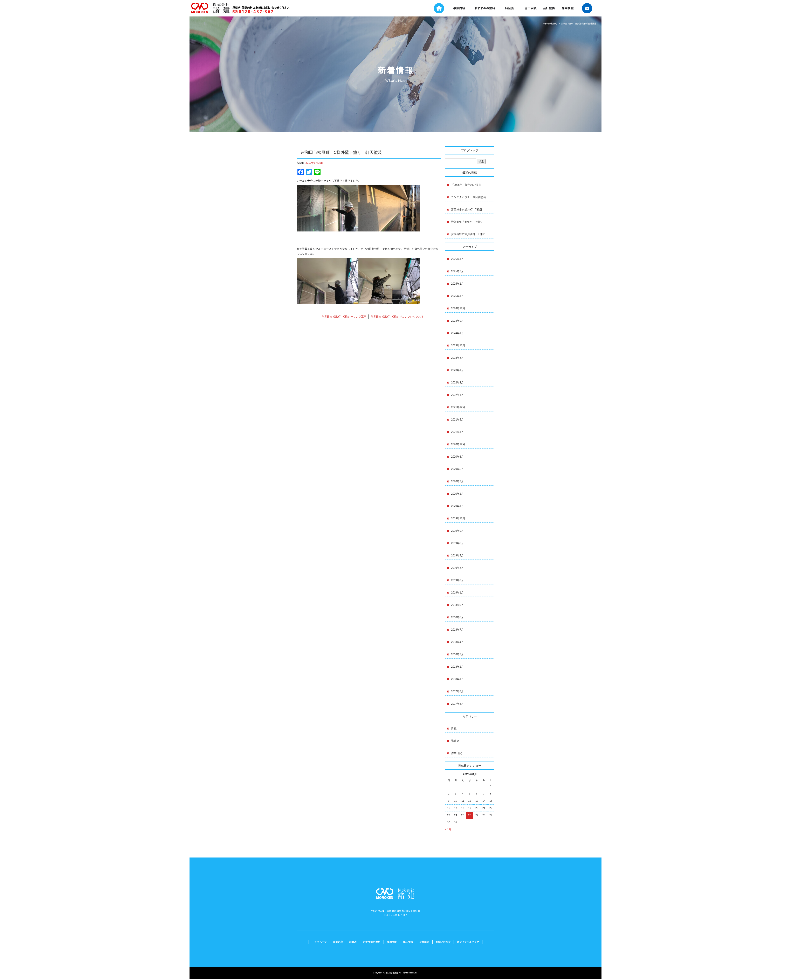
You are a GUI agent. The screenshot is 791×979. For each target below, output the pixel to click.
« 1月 (448, 829)
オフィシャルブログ (468, 941)
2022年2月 (457, 382)
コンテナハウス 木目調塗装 (468, 197)
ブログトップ (469, 150)
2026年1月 (457, 259)
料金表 (510, 8)
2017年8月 (457, 691)
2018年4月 (457, 642)
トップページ (436, 8)
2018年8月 (457, 617)
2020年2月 (457, 493)
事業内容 (460, 8)
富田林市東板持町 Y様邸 (468, 209)
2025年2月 (457, 283)
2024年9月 (457, 320)
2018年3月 (457, 654)
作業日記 (456, 753)
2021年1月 (457, 431)
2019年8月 (457, 543)
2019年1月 (457, 592)
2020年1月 (457, 506)
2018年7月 (457, 629)
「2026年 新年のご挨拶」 (467, 184)
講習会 (455, 740)
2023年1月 (457, 370)
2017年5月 (457, 703)
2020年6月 (457, 456)
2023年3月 (457, 357)
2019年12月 (458, 518)
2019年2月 (457, 580)
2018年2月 (457, 666)
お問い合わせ (589, 8)
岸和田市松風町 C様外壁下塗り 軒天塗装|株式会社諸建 (569, 23)
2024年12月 (458, 308)
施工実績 (533, 8)
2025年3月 (457, 271)
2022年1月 (457, 394)
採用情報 (568, 8)
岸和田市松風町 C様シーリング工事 (342, 316)
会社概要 (550, 8)
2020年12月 (458, 444)
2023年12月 (458, 345)
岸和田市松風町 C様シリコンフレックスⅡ (399, 316)
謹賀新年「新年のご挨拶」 (467, 221)
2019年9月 (457, 530)
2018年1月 (457, 679)
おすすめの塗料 (484, 8)
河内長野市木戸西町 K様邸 (468, 234)
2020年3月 (457, 481)
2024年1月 (457, 333)
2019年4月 (457, 555)
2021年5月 (457, 419)
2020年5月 (457, 469)
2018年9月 (457, 604)
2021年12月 (458, 407)
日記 (453, 728)
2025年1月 (457, 296)
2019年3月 (457, 567)
